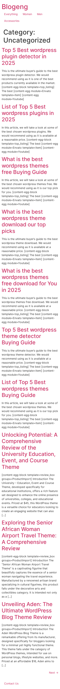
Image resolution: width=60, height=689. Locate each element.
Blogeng (15, 7)
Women (27, 14)
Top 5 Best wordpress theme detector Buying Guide (29, 336)
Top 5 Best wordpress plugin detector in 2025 (29, 56)
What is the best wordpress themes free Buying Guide (25, 165)
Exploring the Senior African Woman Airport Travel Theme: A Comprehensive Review (29, 535)
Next (53, 672)
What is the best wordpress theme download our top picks (24, 221)
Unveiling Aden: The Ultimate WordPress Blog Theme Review (27, 610)
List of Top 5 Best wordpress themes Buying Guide (25, 388)
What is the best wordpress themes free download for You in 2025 (29, 280)
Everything (11, 14)
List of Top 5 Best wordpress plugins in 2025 (28, 113)
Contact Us (11, 683)
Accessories (11, 20)
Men (39, 14)
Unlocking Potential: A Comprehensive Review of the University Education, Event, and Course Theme (30, 450)
